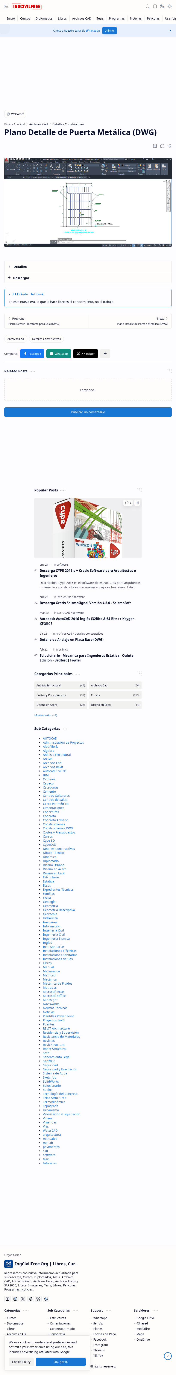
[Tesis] (100, 18)
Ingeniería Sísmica (56, 938)
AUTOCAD (50, 738)
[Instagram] (15, 1299)
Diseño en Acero (54, 869)
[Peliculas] (153, 18)
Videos (47, 1118)
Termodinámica (54, 1102)
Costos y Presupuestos (59, 832)
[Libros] (62, 18)
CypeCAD (49, 844)
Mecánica (50, 979)
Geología (49, 902)
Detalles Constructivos (59, 849)
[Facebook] (7, 1299)
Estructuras (51, 877)
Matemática (51, 971)
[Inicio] (11, 18)
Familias (49, 894)
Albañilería (51, 746)
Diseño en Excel (54, 873)
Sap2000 (49, 1061)
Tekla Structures (54, 1098)
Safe (46, 1053)
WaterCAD (50, 1130)
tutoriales (50, 1163)
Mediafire (143, 1329)
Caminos (49, 779)
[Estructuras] (65, 597)
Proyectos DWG (54, 1020)
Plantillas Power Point (58, 1016)
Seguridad (50, 1065)
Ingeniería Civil (54, 934)
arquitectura (52, 1135)
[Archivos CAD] (82, 18)
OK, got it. (61, 1362)
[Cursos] (25, 18)
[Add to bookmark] (137, 503)
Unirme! (109, 30)
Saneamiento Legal (56, 1057)
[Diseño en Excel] (115, 705)
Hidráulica (50, 918)
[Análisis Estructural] (60, 685)
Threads (99, 1350)
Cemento (49, 791)
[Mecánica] (62, 649)
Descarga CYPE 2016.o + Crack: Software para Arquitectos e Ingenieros (88, 573)
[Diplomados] (44, 18)
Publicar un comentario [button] (88, 412)
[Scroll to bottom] (168, 1356)
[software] (62, 564)
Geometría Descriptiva (59, 910)
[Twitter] (23, 1299)
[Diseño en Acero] (60, 705)
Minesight (50, 1000)
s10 (45, 1151)
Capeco (48, 783)
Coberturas (51, 812)
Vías (46, 1126)
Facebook (99, 1339)
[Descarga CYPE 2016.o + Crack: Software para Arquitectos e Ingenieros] (88, 528)
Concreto (49, 816)
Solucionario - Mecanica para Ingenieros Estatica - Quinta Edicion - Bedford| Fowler (87, 658)
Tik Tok (98, 1356)
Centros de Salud (55, 800)
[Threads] (30, 1299)
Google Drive (146, 1318)
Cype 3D (49, 840)
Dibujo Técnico (53, 853)
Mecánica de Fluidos (57, 983)
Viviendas (50, 1122)
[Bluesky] (38, 1299)
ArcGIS (48, 759)
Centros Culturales (56, 795)
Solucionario (52, 1085)
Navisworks (51, 1004)
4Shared (142, 1323)
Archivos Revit (53, 767)
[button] (6, 6)
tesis (46, 1159)
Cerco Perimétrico (55, 804)
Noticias (49, 1012)
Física (47, 898)
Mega (140, 1334)
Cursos (48, 836)
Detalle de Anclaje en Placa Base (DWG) (71, 639)
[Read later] (155, 146)
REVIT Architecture (56, 1028)
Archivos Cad (52, 763)
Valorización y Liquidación (61, 1114)
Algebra (48, 751)
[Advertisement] (88, 71)
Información (52, 926)
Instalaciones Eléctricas (60, 951)
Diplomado (51, 861)
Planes (98, 1329)
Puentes (49, 1024)
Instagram (100, 1345)
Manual (48, 967)
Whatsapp (93, 30)
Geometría (50, 906)
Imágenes (50, 922)
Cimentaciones (53, 808)
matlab (48, 1143)
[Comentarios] (128, 503)
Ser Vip (98, 1323)
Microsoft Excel (54, 992)
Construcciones (54, 824)
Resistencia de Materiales (61, 1036)
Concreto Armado (55, 820)
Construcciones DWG (58, 828)
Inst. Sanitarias (54, 947)
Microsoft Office (54, 996)
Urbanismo (51, 1110)
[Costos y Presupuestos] (60, 695)
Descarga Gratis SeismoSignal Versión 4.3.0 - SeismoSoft (85, 603)
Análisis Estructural (57, 755)
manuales (50, 1139)
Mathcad (49, 975)
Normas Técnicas (55, 1008)
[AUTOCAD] (64, 613)
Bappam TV (164, 1366)
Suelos (47, 1090)
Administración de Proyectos (63, 742)
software (49, 1155)
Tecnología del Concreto (60, 1094)
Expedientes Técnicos (58, 889)
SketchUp (49, 1077)
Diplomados (15, 1323)
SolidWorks (51, 1081)
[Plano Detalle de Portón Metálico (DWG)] (129, 321)
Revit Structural (54, 1045)
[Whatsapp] (46, 1299)
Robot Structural (55, 1049)
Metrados (50, 987)
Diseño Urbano (53, 865)
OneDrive (143, 1339)
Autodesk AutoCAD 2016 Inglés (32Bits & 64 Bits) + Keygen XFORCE (87, 621)
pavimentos (51, 1147)
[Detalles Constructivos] (46, 339)
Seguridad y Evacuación (60, 1069)
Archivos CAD (16, 1334)
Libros (47, 963)
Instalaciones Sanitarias (60, 955)
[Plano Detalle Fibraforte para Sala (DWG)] (46, 321)
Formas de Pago (104, 1334)
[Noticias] (135, 18)
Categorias (50, 787)
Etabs (47, 885)
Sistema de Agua (55, 1073)
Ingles (47, 943)
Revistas (49, 1041)
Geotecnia (50, 914)
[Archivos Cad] (15, 339)
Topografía (50, 1106)
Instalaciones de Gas (58, 959)
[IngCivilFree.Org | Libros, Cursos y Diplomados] (27, 6)
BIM (46, 775)
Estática (48, 881)
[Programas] (116, 18)
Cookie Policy (21, 1362)
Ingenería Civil (53, 930)
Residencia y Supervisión (61, 1032)
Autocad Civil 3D (54, 771)
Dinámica (49, 857)
